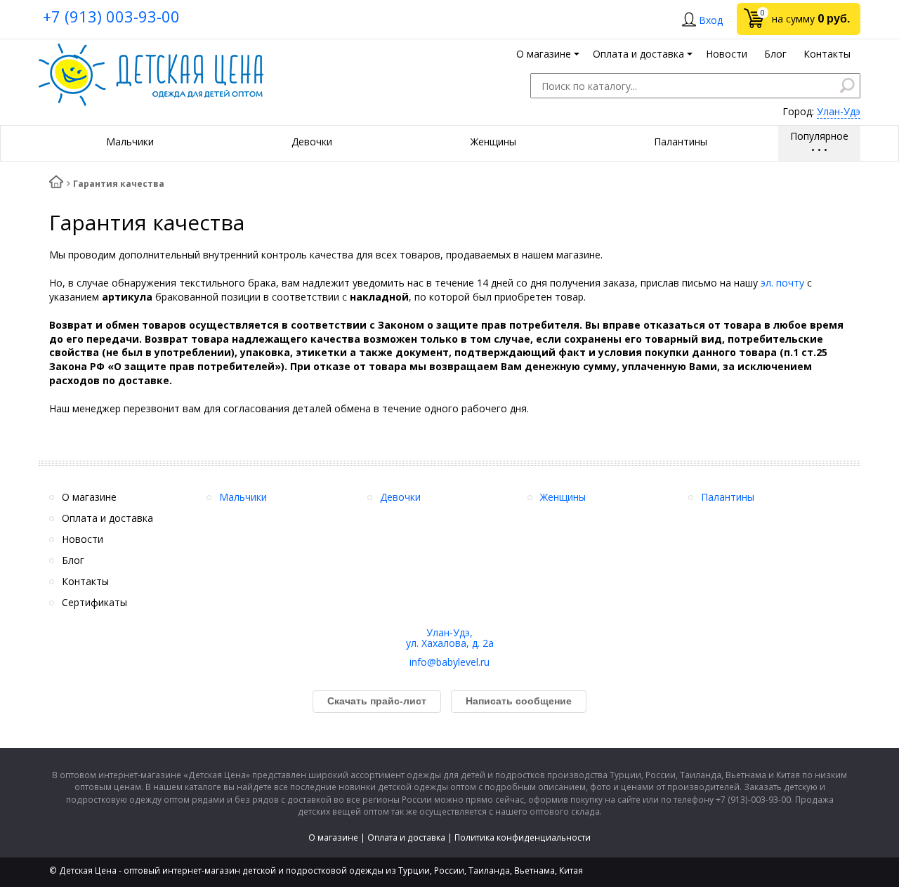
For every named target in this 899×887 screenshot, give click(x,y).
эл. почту (782, 282)
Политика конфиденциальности (522, 837)
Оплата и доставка (406, 837)
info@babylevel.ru (449, 662)
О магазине (333, 837)
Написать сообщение (519, 701)
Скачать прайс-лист (376, 701)
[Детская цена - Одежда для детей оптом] (151, 50)
